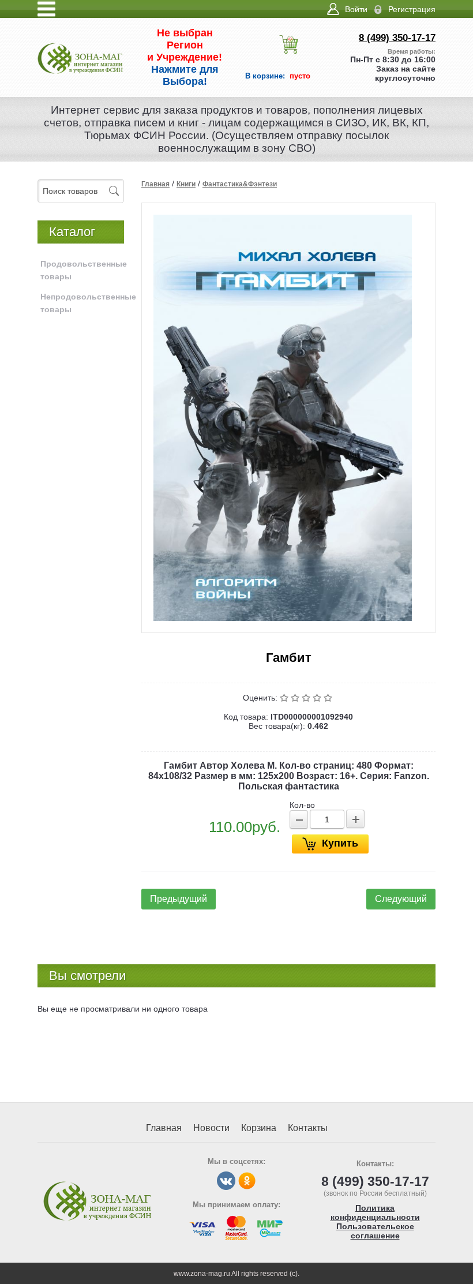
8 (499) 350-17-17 (397, 37)
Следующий (401, 899)
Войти (356, 9)
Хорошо (318, 697)
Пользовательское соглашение (375, 1231)
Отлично (329, 697)
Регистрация (412, 9)
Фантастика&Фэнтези (239, 184)
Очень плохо (285, 697)
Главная (155, 184)
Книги (186, 184)
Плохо (296, 697)
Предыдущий (178, 899)
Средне (307, 697)
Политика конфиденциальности (375, 1212)
